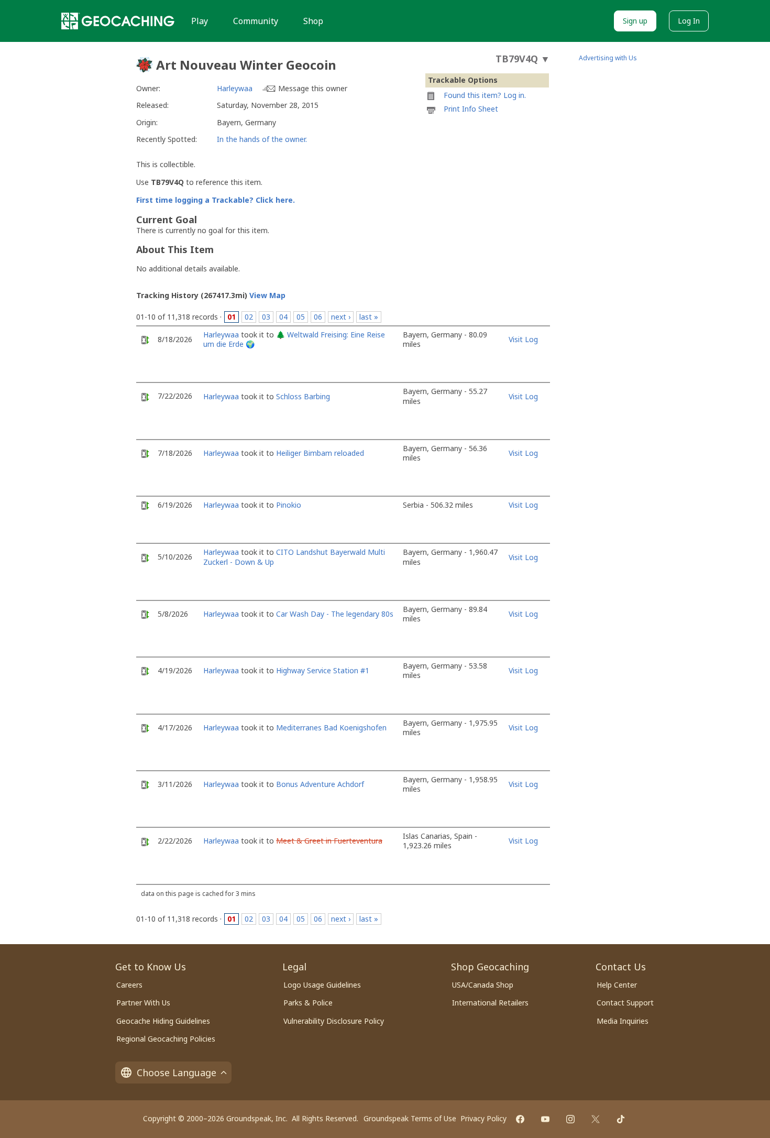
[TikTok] (620, 1119)
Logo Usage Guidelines (322, 985)
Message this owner (312, 88)
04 (283, 317)
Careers (129, 985)
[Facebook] (520, 1119)
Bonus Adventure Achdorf (320, 784)
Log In (689, 21)
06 (318, 317)
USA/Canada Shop (482, 985)
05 (300, 317)
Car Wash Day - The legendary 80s (334, 614)
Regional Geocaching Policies (165, 1039)
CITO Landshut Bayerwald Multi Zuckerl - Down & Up (294, 556)
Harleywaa (234, 88)
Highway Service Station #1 (322, 670)
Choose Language (176, 1072)
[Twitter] (595, 1119)
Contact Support (625, 1003)
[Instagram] (570, 1119)
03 (266, 317)
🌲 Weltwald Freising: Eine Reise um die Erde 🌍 (294, 339)
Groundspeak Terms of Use (410, 1118)
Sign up (635, 21)
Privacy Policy (483, 1118)
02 (249, 317)
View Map (267, 295)
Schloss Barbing (303, 396)
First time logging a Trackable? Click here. (215, 200)
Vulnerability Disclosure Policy (333, 1021)
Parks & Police (308, 1003)
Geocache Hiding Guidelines (163, 1021)
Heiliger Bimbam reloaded (320, 453)
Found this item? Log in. (485, 95)
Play (199, 21)
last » (368, 317)
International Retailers (490, 1003)
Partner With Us (143, 1003)
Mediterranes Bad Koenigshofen (331, 727)
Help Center (617, 985)
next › (340, 317)
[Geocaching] (117, 20)
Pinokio (288, 505)
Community (255, 21)
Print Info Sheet (471, 109)
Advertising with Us (608, 57)
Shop (313, 21)
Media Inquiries (622, 1021)
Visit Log (523, 339)
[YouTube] (545, 1119)
